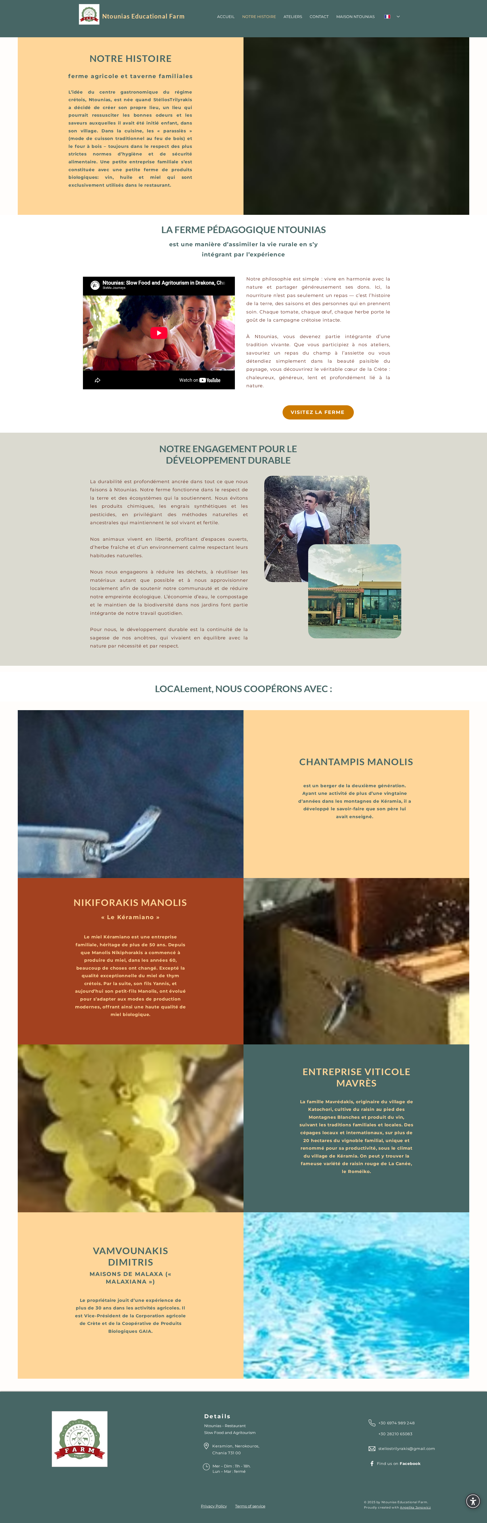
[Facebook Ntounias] (372, 1463)
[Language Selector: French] (392, 16)
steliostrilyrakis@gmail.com (406, 1448)
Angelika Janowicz (415, 1507)
